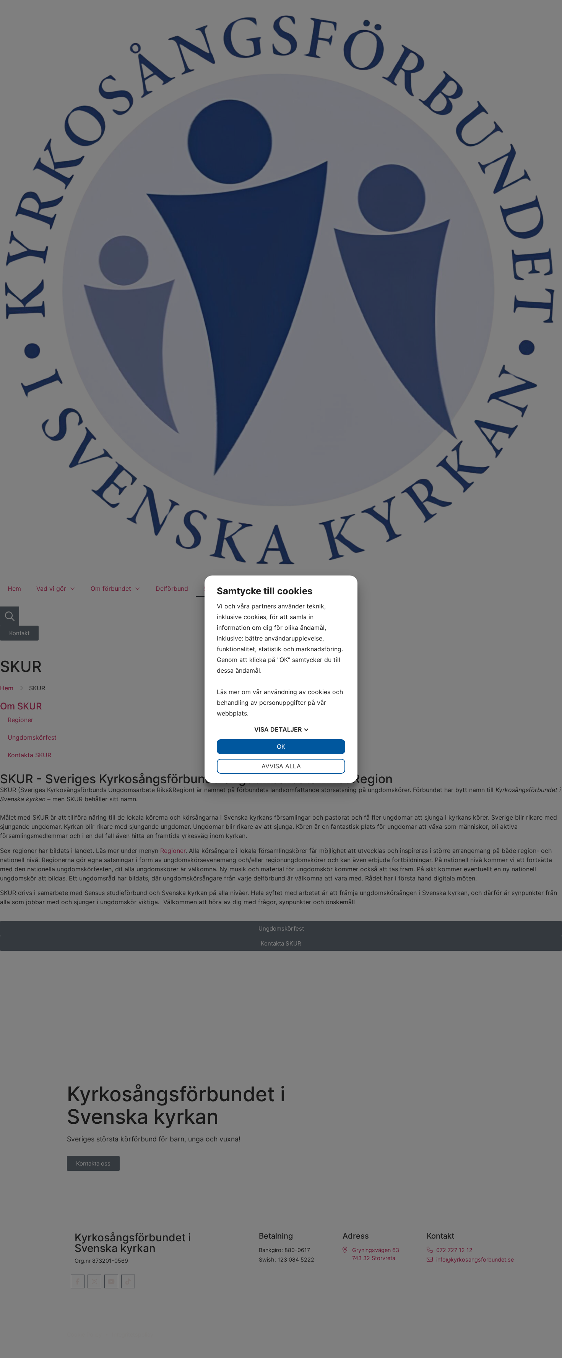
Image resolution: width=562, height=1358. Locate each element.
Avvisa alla (281, 766)
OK (281, 746)
